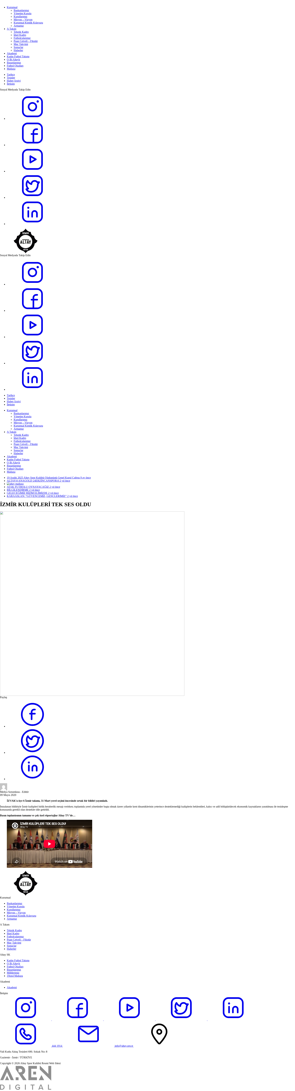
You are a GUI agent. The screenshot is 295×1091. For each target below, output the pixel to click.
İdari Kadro (20, 34)
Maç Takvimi (21, 44)
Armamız (19, 25)
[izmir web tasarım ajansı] (25, 1089)
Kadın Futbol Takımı (18, 56)
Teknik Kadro (21, 31)
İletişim (11, 83)
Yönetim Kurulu (22, 13)
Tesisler (11, 77)
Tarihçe (11, 74)
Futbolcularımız (22, 38)
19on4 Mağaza (15, 975)
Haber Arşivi (14, 80)
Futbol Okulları (15, 65)
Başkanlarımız (21, 10)
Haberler (18, 50)
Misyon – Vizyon (23, 19)
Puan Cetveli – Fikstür (26, 41)
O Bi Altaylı (13, 59)
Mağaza (11, 68)
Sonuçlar (18, 47)
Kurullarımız (20, 16)
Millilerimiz (13, 972)
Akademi (12, 53)
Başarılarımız (14, 62)
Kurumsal (12, 7)
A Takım (11, 28)
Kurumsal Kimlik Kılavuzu (28, 22)
